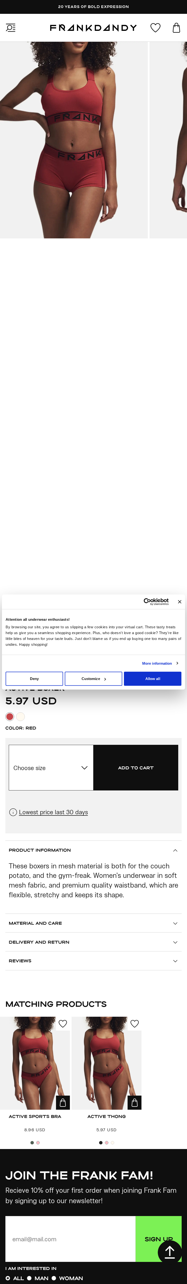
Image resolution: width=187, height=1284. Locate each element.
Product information (40, 850)
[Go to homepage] (93, 28)
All (18, 1278)
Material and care (35, 923)
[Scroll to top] (170, 1252)
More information (157, 663)
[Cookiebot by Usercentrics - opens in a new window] (151, 601)
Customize (91, 679)
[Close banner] (179, 601)
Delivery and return (39, 942)
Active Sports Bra (35, 1116)
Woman (71, 1278)
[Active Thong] (106, 1063)
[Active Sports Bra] (35, 1063)
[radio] (7, 1278)
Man (41, 1278)
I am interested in (30, 1268)
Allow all (152, 679)
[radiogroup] (93, 1278)
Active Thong (106, 1116)
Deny (34, 679)
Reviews (20, 960)
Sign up (159, 1238)
